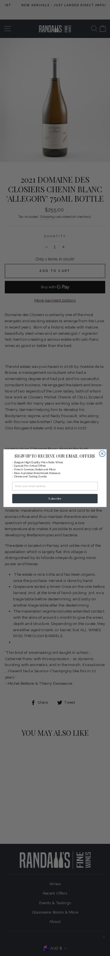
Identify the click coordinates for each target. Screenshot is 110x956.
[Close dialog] (102, 453)
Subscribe (55, 498)
